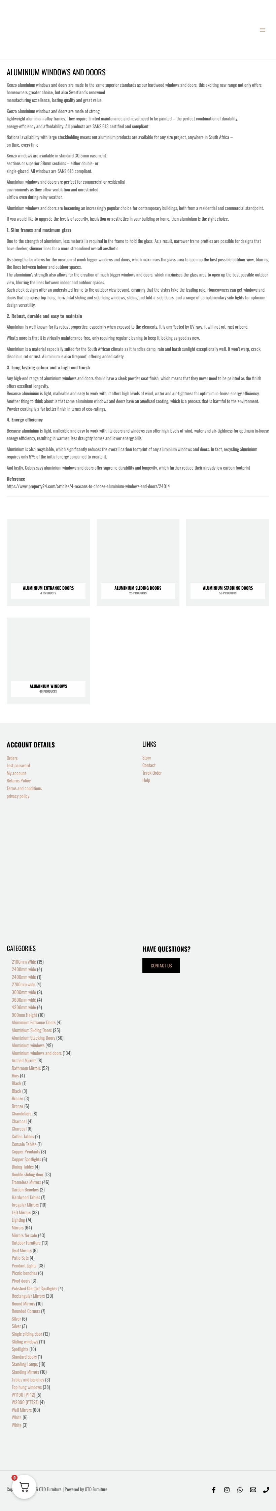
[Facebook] (214, 1490)
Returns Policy (19, 780)
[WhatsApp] (240, 1490)
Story (146, 757)
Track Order (152, 772)
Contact (149, 765)
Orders (12, 757)
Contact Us (161, 965)
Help (146, 780)
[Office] (266, 1490)
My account (16, 773)
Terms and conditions (24, 788)
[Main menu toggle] (262, 29)
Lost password (18, 765)
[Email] (253, 1490)
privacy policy (18, 796)
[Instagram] (227, 1490)
